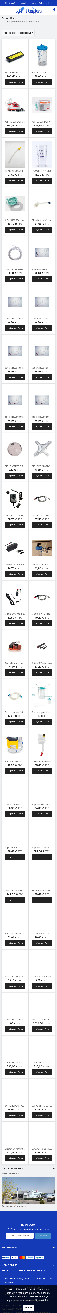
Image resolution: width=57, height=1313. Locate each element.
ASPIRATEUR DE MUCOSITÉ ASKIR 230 (23, 121)
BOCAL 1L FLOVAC (42, 171)
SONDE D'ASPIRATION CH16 (18, 318)
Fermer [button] (28, 1307)
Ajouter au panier (16, 82)
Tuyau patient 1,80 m (16, 712)
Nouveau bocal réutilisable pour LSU (23, 890)
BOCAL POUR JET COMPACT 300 (21, 761)
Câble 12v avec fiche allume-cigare (23, 613)
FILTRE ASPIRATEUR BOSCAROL (20, 466)
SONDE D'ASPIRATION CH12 (18, 367)
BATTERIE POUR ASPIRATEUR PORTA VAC (25, 1105)
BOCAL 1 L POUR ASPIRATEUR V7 (20, 933)
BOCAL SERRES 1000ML (43, 1148)
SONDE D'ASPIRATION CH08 (19, 417)
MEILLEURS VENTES (12, 1168)
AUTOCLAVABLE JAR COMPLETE (20, 976)
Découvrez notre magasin (14, 1205)
